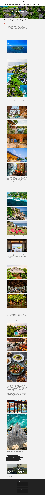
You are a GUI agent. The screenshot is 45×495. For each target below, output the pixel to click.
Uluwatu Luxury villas (10, 460)
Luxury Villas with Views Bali (10, 459)
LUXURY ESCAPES (6, 9)
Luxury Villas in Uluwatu (10, 458)
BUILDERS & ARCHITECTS (11, 4)
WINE (13, 469)
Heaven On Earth (15, 455)
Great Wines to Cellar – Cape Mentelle (11, 471)
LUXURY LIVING (23, 4)
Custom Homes (29, 483)
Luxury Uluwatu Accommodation (18, 457)
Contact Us (29, 482)
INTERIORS (16, 4)
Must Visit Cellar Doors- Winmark (21, 471)
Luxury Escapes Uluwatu (10, 457)
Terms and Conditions (30, 487)
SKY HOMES (27, 4)
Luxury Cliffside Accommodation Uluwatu (13, 456)
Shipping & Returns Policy (30, 486)
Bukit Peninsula (10, 455)
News (19, 468)
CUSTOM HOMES (6, 4)
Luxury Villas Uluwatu (17, 458)
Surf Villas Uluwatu (17, 459)
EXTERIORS (20, 4)
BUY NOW (34, 4)
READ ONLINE (31, 4)
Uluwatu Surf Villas (16, 460)
